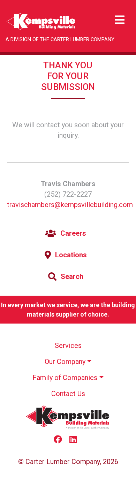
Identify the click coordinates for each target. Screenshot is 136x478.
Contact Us (68, 393)
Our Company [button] (65, 361)
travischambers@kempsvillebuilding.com (70, 204)
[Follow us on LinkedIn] (75, 440)
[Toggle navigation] (119, 20)
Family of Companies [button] (64, 377)
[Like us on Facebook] (61, 440)
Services (68, 345)
